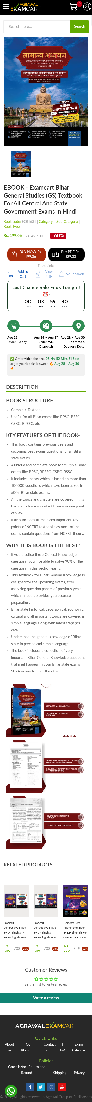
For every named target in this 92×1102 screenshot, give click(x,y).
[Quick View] (24, 902)
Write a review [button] (46, 998)
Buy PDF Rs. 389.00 (70, 254)
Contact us (47, 1047)
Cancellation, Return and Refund (26, 1070)
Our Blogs (26, 1047)
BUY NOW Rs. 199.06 (31, 254)
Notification (75, 274)
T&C (62, 1047)
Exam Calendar (78, 1047)
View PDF (49, 274)
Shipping (59, 1070)
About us (9, 1047)
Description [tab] (22, 387)
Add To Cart (23, 274)
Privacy (79, 1070)
